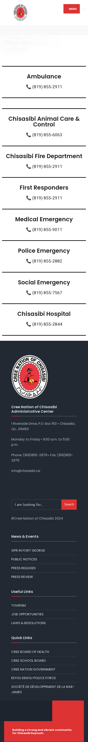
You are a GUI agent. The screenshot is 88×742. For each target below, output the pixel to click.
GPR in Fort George (28, 550)
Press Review (22, 576)
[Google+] (18, 30)
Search (69, 504)
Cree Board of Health (30, 651)
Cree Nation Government (33, 669)
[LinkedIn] (31, 30)
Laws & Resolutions (28, 623)
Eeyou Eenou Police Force (33, 678)
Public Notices (24, 559)
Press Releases (23, 568)
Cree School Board (28, 660)
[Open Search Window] (82, 30)
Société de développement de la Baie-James (43, 689)
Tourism (18, 605)
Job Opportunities (27, 614)
